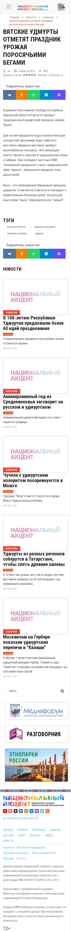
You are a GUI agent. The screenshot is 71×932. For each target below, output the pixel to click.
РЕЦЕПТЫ (35, 835)
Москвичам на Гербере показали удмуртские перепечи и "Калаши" (26, 642)
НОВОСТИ (8, 840)
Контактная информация (31, 847)
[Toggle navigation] (8, 6)
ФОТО (22, 835)
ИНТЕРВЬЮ (39, 829)
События (11, 312)
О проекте (8, 847)
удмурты (39, 233)
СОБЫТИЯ (55, 829)
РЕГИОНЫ (23, 829)
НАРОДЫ (8, 829)
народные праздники (44, 227)
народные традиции (17, 233)
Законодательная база (16, 852)
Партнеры (8, 858)
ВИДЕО (49, 835)
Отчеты (21, 858)
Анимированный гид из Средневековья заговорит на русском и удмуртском (33, 402)
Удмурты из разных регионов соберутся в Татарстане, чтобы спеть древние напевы (34, 559)
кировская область (16, 227)
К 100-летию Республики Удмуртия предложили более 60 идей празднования (33, 323)
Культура (11, 391)
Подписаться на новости (22, 818)
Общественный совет (44, 852)
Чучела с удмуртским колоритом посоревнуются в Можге (33, 480)
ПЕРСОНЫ (8, 835)
